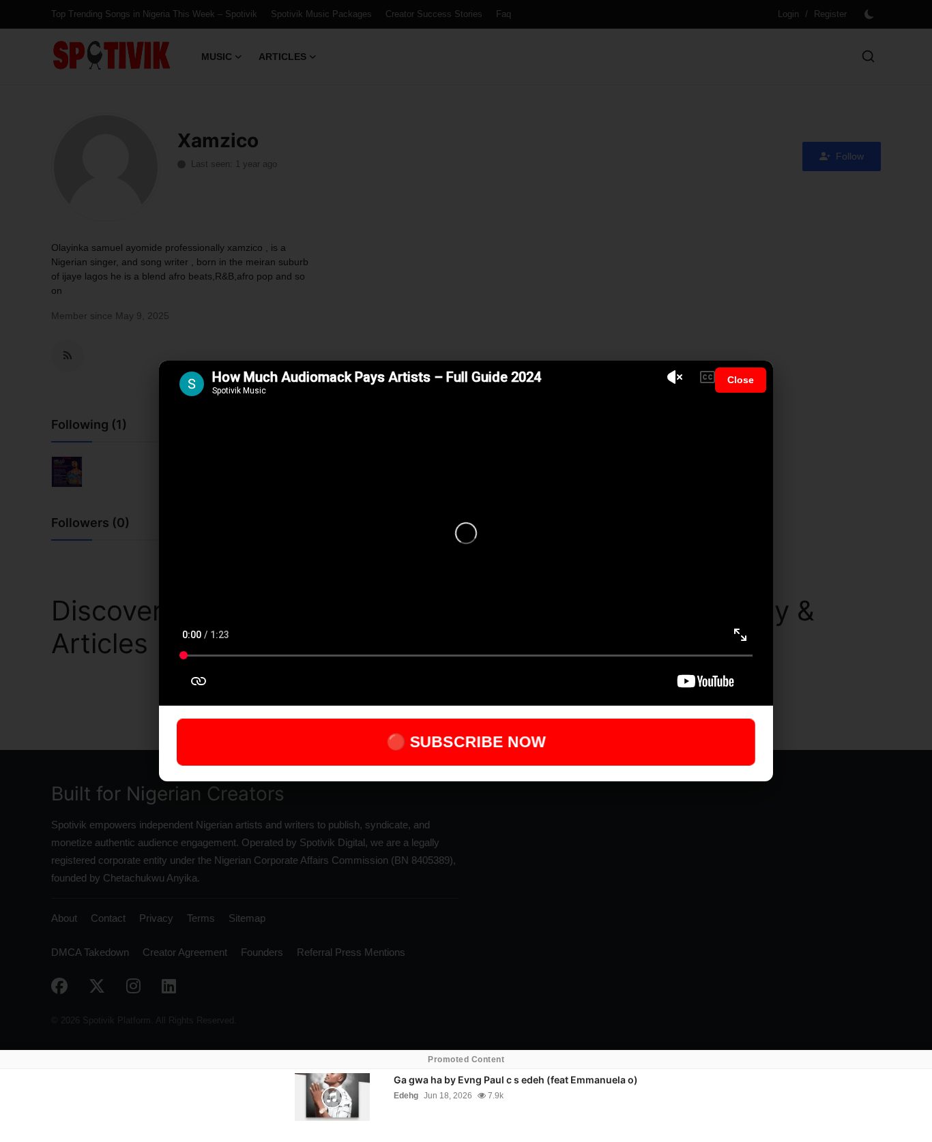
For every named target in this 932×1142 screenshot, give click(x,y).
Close (740, 379)
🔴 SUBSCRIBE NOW (466, 742)
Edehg (406, 1095)
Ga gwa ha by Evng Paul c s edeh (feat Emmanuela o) (516, 1079)
